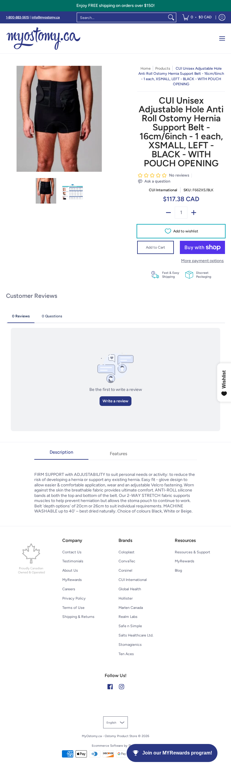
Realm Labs (128, 616)
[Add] (193, 212)
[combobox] (121, 17)
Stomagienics (130, 644)
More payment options (202, 260)
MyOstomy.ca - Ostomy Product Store (109, 736)
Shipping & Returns (78, 616)
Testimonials (72, 561)
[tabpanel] (115, 487)
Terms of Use (73, 607)
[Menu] (222, 38)
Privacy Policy (74, 598)
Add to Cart (155, 247)
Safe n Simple (130, 626)
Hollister (126, 598)
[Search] (171, 17)
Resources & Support (192, 552)
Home (145, 68)
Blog (178, 570)
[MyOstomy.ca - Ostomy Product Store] (43, 38)
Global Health (130, 589)
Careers (68, 589)
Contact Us (72, 552)
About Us (70, 570)
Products (162, 68)
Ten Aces (126, 654)
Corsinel (125, 570)
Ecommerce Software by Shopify (116, 746)
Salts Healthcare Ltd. (136, 635)
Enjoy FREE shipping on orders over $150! (115, 5)
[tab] (61, 454)
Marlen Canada (131, 607)
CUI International (163, 190)
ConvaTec (127, 561)
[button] (110, 686)
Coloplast (126, 552)
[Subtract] (168, 212)
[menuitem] (197, 17)
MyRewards (72, 579)
